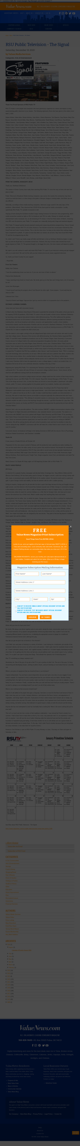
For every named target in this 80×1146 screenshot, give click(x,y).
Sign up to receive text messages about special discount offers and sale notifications (39, 611)
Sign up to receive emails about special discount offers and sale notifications (41, 607)
